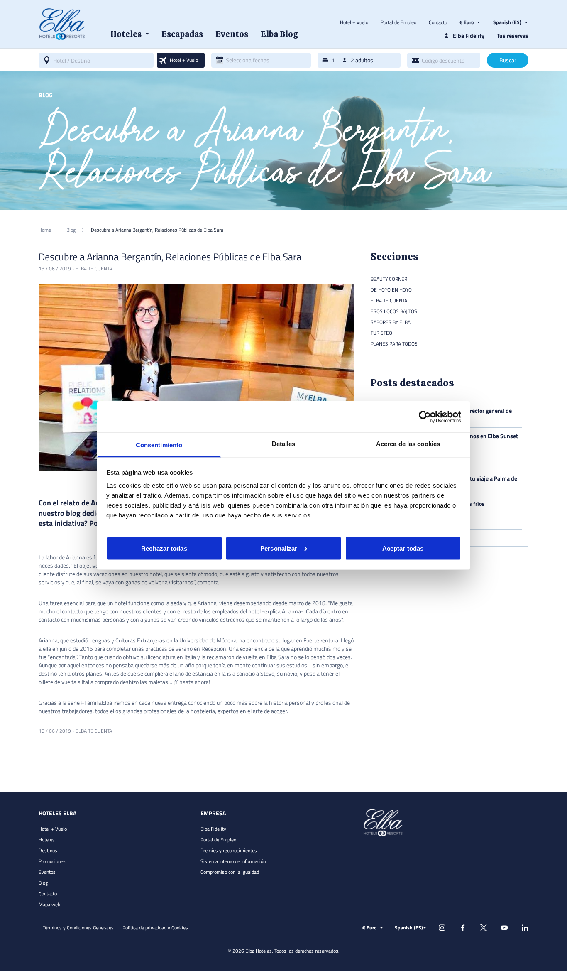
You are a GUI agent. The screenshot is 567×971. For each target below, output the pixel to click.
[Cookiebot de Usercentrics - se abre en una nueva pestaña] (425, 416)
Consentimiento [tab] (159, 445)
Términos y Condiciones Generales (78, 927)
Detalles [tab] (284, 443)
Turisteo (381, 333)
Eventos (47, 872)
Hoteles (47, 839)
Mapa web (49, 904)
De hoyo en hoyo (391, 290)
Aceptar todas (402, 548)
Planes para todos (394, 344)
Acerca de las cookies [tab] (408, 443)
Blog (43, 883)
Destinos (48, 850)
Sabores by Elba (391, 322)
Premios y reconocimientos (228, 850)
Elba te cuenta (94, 268)
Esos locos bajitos (394, 311)
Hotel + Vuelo (354, 22)
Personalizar (278, 548)
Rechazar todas (164, 548)
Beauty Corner (389, 279)
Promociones (52, 861)
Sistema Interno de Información (233, 861)
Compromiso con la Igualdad (229, 872)
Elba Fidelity (213, 829)
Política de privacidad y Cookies (155, 927)
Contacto (438, 22)
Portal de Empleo (398, 22)
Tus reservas (512, 35)
